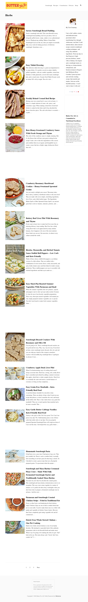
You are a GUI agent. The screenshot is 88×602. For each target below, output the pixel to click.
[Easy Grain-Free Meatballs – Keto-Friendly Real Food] (15, 395)
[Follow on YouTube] (78, 92)
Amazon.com (39, 589)
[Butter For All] (17, 5)
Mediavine (58, 596)
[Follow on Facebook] (70, 92)
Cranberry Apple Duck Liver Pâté (40, 367)
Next (38, 567)
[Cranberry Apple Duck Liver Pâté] (15, 374)
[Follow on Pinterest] (74, 92)
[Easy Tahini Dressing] (15, 72)
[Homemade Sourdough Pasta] (15, 457)
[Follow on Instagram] (76, 92)
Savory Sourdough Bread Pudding (40, 30)
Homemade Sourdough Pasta (38, 451)
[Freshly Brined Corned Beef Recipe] (15, 105)
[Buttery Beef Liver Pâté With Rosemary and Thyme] (15, 226)
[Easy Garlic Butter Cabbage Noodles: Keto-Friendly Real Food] (15, 416)
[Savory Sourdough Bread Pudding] (15, 38)
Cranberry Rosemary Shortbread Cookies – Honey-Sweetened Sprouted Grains (41, 186)
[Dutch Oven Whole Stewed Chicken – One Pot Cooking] (15, 528)
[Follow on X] (72, 92)
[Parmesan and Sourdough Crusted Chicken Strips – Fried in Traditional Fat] (15, 505)
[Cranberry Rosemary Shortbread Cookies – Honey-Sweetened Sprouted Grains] (15, 193)
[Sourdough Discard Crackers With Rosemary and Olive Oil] (15, 348)
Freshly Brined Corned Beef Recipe (40, 98)
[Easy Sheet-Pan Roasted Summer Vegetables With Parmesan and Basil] (15, 293)
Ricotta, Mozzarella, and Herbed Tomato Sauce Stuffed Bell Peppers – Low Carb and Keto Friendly (43, 253)
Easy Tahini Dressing (35, 65)
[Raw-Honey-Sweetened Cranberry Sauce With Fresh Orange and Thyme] (15, 138)
